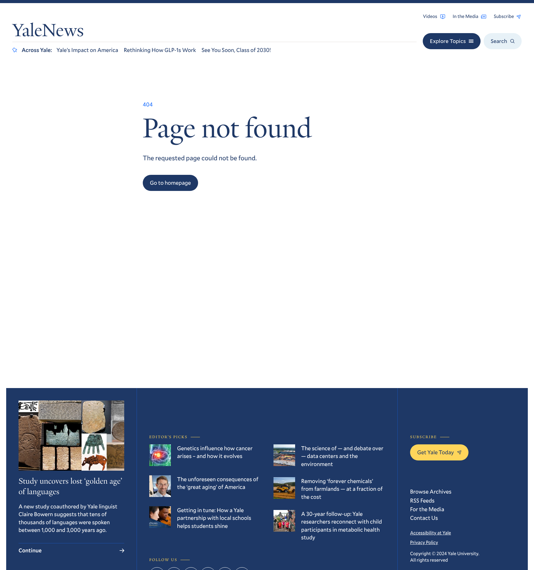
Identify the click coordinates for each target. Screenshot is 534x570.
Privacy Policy (424, 542)
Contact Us (424, 517)
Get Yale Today (435, 452)
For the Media (427, 509)
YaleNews (48, 32)
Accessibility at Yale (430, 533)
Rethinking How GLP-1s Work (160, 50)
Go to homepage (170, 182)
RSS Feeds (422, 500)
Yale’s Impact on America (87, 50)
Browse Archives (430, 491)
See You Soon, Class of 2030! (236, 50)
